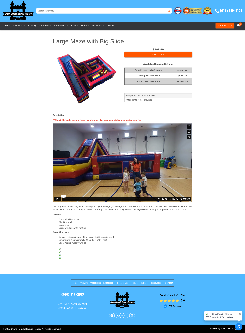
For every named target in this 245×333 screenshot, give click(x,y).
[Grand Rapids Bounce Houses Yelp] (125, 315)
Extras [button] (84, 25)
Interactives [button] (60, 25)
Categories (95, 283)
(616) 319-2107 (72, 294)
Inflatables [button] (44, 25)
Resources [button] (97, 25)
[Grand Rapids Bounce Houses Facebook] (112, 315)
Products (83, 283)
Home (7, 25)
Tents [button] (74, 25)
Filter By (32, 25)
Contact (111, 25)
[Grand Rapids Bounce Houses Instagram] (132, 315)
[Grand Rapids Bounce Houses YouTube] (118, 315)
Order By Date (225, 25)
